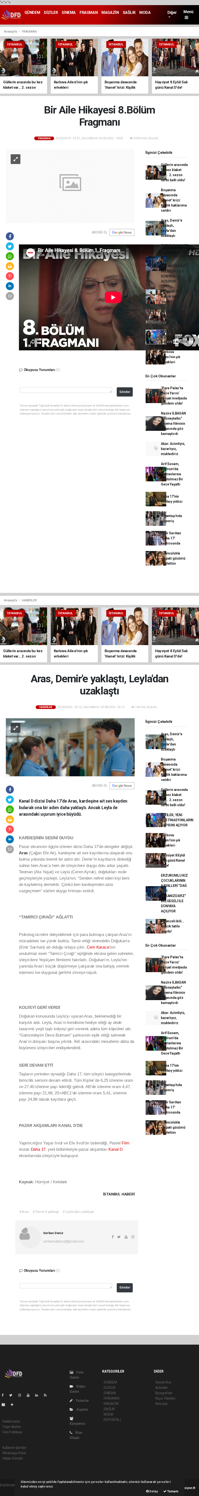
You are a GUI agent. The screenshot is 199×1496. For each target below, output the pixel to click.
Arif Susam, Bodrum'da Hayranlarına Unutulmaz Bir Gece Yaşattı (172, 474)
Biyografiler (164, 1393)
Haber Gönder (12, 1458)
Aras (24, 853)
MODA (144, 12)
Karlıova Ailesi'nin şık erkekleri (170, 357)
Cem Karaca (98, 947)
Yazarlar (82, 1400)
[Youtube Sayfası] (30, 1395)
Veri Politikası (12, 1432)
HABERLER (29, 600)
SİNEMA (69, 12)
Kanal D (115, 1149)
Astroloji (161, 1404)
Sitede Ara (163, 1382)
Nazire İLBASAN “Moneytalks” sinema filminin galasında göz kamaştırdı (173, 423)
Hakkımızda (11, 1421)
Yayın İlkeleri (11, 1427)
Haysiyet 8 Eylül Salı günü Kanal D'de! (173, 317)
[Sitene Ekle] (14, 1405)
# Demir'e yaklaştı (46, 1212)
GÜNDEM (32, 12)
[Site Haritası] (5, 1405)
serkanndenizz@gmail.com (63, 1241)
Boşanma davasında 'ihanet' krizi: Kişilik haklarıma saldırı (174, 200)
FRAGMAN (89, 12)
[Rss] (47, 1395)
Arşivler (82, 1409)
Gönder (124, 392)
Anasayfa (10, 31)
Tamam (172, 1491)
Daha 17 (38, 1149)
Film (125, 1143)
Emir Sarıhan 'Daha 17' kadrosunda (171, 538)
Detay (153, 1491)
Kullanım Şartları (14, 1448)
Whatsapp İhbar (14, 1453)
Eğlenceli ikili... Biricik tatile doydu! (172, 296)
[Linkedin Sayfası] (38, 1395)
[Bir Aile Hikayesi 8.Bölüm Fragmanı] (70, 186)
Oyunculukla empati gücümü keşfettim (173, 558)
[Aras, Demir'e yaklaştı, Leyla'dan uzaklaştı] (70, 747)
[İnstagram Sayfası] (21, 1395)
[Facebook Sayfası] (5, 1395)
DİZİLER (51, 12)
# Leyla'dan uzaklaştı (78, 1212)
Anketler (161, 1388)
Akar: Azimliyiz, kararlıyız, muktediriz (173, 449)
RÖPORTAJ (112, 1420)
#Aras (24, 1212)
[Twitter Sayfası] (12, 1395)
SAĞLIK (129, 12)
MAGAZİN (110, 12)
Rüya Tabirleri (165, 1398)
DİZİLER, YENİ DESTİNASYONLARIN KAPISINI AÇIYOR (177, 337)
